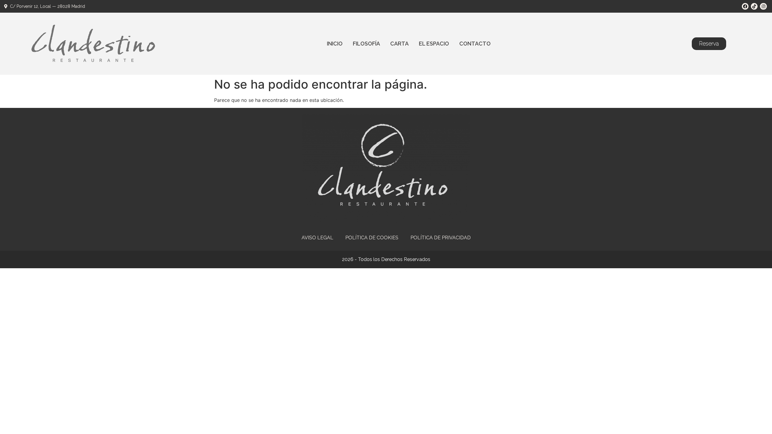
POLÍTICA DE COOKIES (371, 238)
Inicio (335, 43)
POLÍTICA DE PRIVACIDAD (440, 238)
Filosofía (366, 43)
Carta (399, 43)
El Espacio (434, 43)
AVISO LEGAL (317, 238)
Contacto (475, 43)
